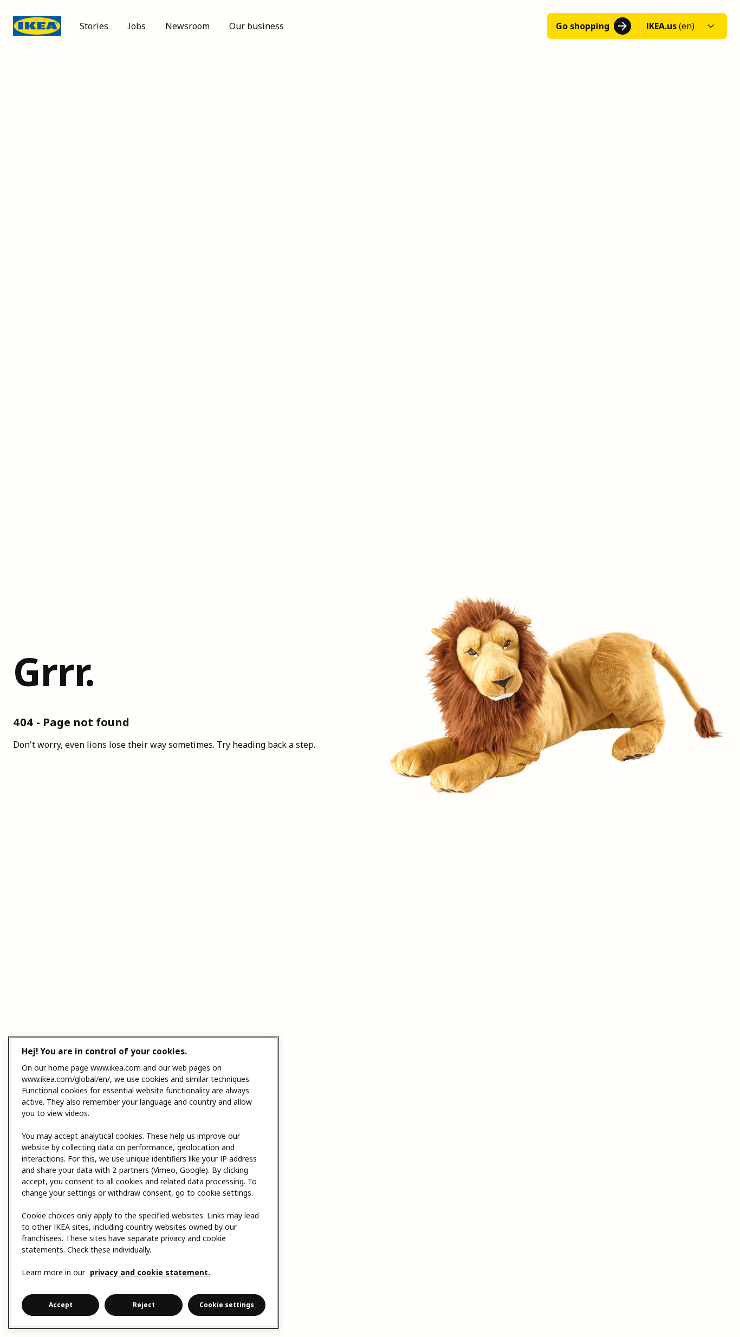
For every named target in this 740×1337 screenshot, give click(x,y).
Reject (144, 1304)
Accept (61, 1304)
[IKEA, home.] (37, 26)
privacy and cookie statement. (150, 1272)
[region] (143, 1182)
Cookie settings (226, 1304)
